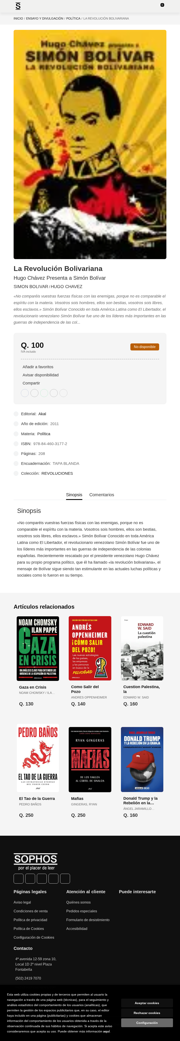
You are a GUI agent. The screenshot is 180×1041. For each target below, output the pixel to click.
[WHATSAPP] (53, 879)
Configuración (147, 1023)
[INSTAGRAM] (42, 879)
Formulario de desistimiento (88, 920)
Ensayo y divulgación (44, 18)
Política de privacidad (30, 920)
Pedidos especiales (81, 911)
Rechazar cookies (147, 1013)
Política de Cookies (29, 929)
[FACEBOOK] (18, 879)
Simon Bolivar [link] (31, 286)
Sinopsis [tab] (74, 494)
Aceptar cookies (147, 1003)
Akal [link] (42, 414)
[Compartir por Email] (54, 393)
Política (73, 18)
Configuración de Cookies (34, 937)
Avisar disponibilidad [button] (41, 375)
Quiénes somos (78, 902)
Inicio (18, 18)
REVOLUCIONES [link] (57, 473)
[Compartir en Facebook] (25, 393)
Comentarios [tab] (101, 494)
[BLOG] (65, 879)
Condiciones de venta (31, 911)
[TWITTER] (30, 879)
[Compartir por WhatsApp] (44, 393)
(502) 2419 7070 (28, 978)
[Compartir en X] (34, 393)
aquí (106, 1031)
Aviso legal (22, 902)
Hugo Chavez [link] (66, 286)
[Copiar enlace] (63, 393)
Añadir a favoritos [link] (38, 367)
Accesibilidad (76, 929)
